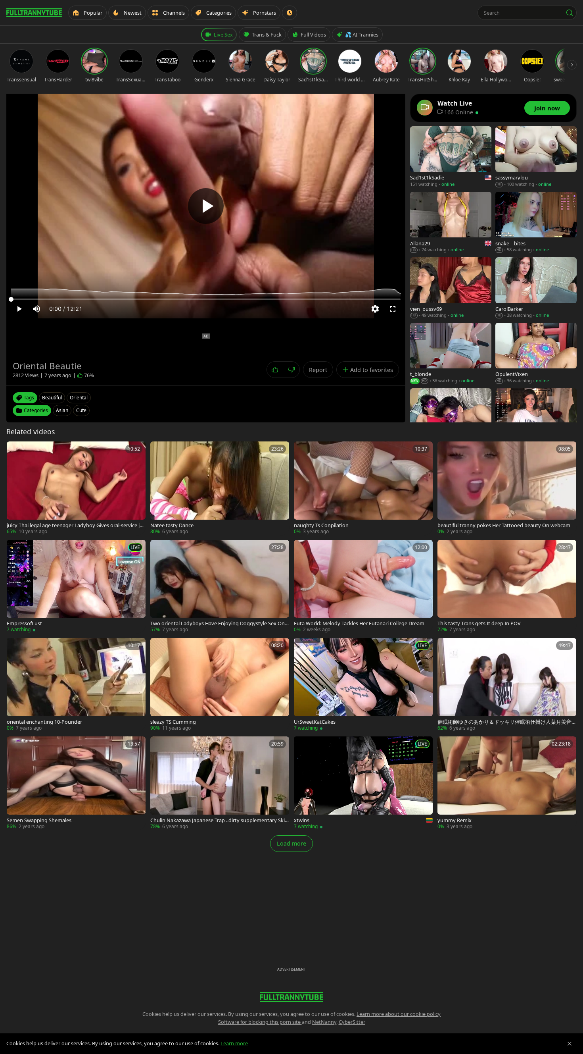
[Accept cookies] (569, 1044)
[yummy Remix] (506, 783)
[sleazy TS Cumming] (219, 685)
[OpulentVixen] (536, 353)
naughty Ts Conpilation (321, 525)
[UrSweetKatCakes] (363, 685)
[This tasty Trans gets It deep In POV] (506, 587)
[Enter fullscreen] (393, 309)
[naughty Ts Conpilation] (363, 488)
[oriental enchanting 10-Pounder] (76, 685)
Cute (81, 410)
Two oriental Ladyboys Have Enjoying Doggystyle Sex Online (218, 623)
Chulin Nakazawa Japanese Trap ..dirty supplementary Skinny (219, 820)
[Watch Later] (289, 13)
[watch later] (15, 450)
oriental (79, 397)
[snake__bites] (536, 222)
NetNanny (324, 1021)
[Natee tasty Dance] (219, 488)
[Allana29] (450, 222)
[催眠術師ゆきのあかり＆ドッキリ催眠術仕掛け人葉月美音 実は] (506, 685)
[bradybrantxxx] (450, 419)
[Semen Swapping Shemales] (76, 783)
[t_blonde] (450, 353)
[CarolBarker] (536, 288)
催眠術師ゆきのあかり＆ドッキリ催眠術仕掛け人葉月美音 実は (504, 722)
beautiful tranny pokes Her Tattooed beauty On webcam (503, 525)
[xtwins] (363, 783)
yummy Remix (454, 820)
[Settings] (375, 309)
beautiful (52, 397)
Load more (291, 843)
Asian (62, 410)
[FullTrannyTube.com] (34, 12)
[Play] (206, 206)
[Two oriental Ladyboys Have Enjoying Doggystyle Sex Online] (219, 587)
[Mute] (36, 309)
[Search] (569, 12)
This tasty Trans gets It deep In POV (479, 623)
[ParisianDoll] (536, 419)
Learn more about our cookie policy (399, 1013)
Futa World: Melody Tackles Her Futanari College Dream (359, 623)
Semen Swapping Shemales (39, 820)
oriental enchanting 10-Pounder (44, 722)
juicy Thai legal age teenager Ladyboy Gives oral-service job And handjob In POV (75, 525)
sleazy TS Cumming (173, 722)
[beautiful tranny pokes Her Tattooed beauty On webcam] (506, 488)
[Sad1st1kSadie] (450, 157)
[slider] (206, 299)
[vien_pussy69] (450, 288)
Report (318, 370)
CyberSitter (352, 1021)
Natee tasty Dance (172, 525)
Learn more (234, 1043)
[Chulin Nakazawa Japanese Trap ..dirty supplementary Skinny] (219, 783)
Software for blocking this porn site (260, 1021)
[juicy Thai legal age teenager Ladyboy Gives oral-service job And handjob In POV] (76, 488)
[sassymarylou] (536, 157)
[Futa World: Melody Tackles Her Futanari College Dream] (363, 587)
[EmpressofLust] (76, 587)
